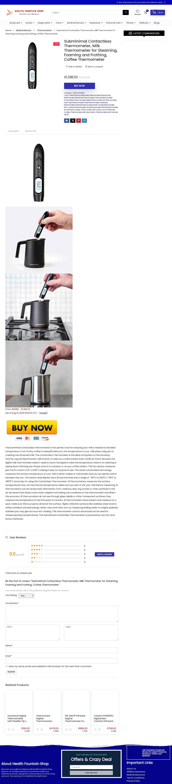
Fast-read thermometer (73, 102)
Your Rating (11, 595)
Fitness (129, 22)
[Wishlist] (137, 11)
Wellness (143, 22)
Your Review (12, 603)
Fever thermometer (91, 102)
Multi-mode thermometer (104, 105)
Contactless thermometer (74, 100)
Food (58, 22)
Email (8, 656)
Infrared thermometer (84, 105)
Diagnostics (44, 22)
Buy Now (79, 85)
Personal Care (113, 22)
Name (9, 645)
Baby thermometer (93, 95)
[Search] (126, 12)
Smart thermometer (72, 110)
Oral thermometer (94, 107)
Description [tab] (13, 131)
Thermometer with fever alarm (83, 112)
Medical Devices (75, 22)
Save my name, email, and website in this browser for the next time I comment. (50, 666)
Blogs (157, 22)
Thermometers (44, 30)
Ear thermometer (109, 100)
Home (8, 30)
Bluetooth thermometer (84, 98)
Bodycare (15, 22)
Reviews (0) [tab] (30, 131)
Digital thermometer (94, 100)
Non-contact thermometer (75, 107)
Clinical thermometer (103, 98)
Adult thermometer (77, 95)
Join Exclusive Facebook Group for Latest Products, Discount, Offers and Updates (154, 753)
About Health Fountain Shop (25, 763)
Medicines (95, 22)
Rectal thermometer (110, 107)
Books (29, 22)
